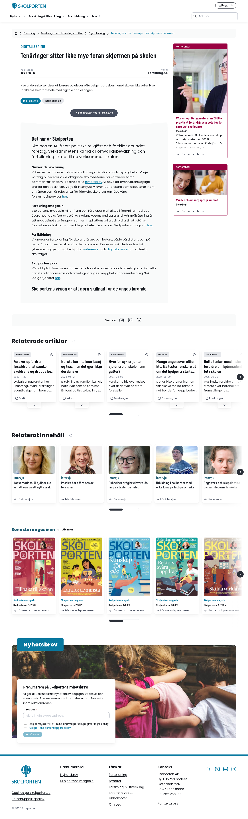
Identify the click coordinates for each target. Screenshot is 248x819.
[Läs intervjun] (34, 460)
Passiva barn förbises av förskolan (77, 485)
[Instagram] (233, 768)
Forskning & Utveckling (126, 787)
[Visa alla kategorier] (51, 354)
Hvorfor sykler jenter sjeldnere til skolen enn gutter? (127, 366)
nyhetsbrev (93, 182)
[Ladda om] (73, 341)
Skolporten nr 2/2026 (72, 605)
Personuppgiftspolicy (28, 799)
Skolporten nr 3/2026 (24, 605)
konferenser (91, 249)
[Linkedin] (130, 320)
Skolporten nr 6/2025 (167, 605)
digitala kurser (118, 249)
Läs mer (67, 529)
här (64, 196)
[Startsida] (16, 33)
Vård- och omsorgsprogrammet (197, 200)
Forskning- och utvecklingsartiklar (62, 33)
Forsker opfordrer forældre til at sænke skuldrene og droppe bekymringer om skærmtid (33, 366)
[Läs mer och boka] (200, 81)
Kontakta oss (168, 803)
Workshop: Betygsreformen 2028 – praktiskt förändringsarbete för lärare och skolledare (199, 122)
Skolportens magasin (76, 781)
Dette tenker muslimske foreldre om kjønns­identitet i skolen (224, 366)
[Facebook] (121, 320)
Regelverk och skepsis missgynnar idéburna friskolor (222, 485)
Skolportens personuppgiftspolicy (50, 728)
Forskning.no (157, 73)
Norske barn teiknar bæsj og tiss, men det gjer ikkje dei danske (81, 366)
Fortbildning (118, 775)
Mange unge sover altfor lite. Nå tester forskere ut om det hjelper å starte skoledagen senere (176, 366)
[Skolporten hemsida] (29, 6)
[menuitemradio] (18, 16)
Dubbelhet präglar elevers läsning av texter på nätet (129, 485)
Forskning (29, 33)
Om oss (115, 804)
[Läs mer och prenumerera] (34, 567)
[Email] (139, 320)
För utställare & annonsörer (121, 795)
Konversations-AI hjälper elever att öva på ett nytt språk (32, 485)
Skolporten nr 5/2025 (215, 605)
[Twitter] (217, 768)
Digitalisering (97, 33)
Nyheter (115, 781)
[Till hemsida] (26, 774)
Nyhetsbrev (69, 775)
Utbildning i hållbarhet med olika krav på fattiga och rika (175, 485)
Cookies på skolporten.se (31, 793)
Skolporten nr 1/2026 (119, 605)
